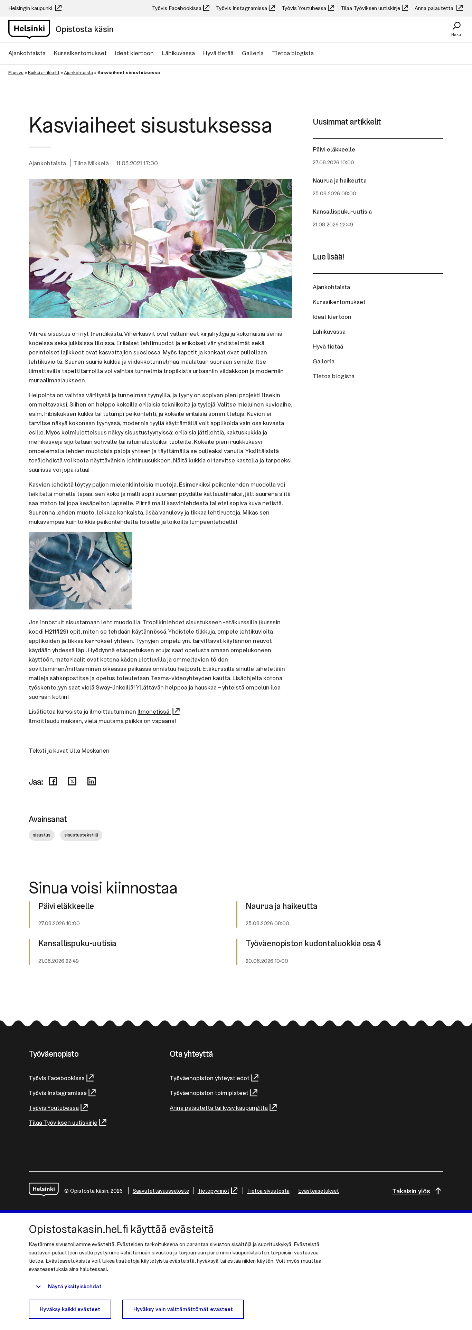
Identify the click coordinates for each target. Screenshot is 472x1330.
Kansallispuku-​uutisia (77, 944)
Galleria (253, 53)
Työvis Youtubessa (304, 8)
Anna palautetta (435, 8)
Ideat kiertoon (134, 53)
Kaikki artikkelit (43, 72)
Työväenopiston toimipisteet (209, 1093)
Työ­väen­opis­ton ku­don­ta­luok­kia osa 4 (313, 944)
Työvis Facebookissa (176, 8)
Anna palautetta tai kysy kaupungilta (219, 1108)
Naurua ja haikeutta (340, 180)
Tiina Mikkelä (91, 163)
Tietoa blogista (293, 53)
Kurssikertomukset (80, 53)
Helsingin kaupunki (31, 8)
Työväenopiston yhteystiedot (209, 1078)
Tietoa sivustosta (268, 1190)
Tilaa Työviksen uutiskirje (370, 8)
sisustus (41, 835)
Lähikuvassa (178, 53)
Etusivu (15, 72)
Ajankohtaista (27, 53)
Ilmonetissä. (154, 711)
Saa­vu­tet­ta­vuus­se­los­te (161, 1190)
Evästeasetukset (318, 1190)
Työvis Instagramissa (241, 8)
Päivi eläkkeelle (334, 149)
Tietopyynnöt (213, 1190)
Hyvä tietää (218, 53)
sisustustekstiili (81, 835)
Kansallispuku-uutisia (342, 211)
